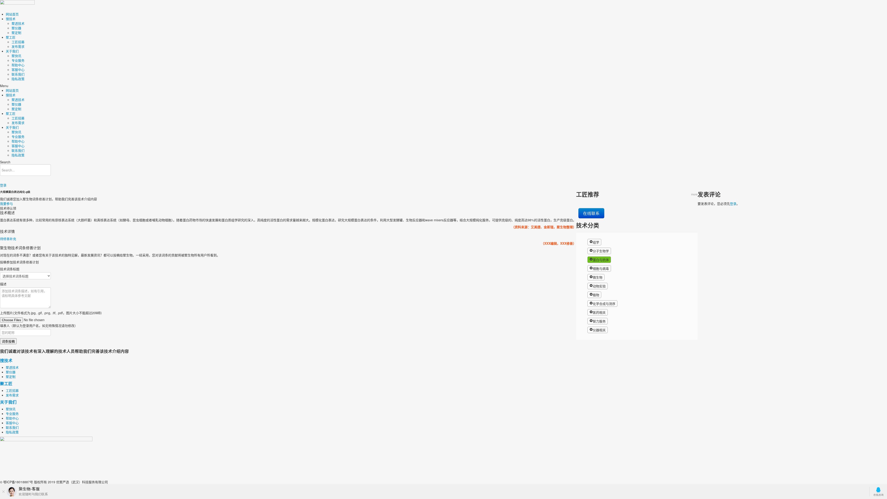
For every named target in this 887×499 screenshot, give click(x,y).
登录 (3, 185)
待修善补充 (8, 238)
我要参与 (6, 203)
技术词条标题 (9, 269)
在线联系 (591, 213)
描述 (3, 284)
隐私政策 (18, 78)
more (694, 194)
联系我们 (18, 74)
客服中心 (18, 69)
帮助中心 (18, 65)
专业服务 (18, 60)
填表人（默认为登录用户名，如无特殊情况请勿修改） (39, 325)
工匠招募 (18, 42)
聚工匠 (10, 37)
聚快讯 (16, 55)
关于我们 (12, 51)
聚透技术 (18, 23)
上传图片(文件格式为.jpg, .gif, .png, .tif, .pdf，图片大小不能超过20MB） (52, 312)
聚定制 (16, 32)
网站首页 (12, 14)
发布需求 (18, 46)
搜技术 (10, 18)
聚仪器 (16, 28)
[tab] (288, 238)
